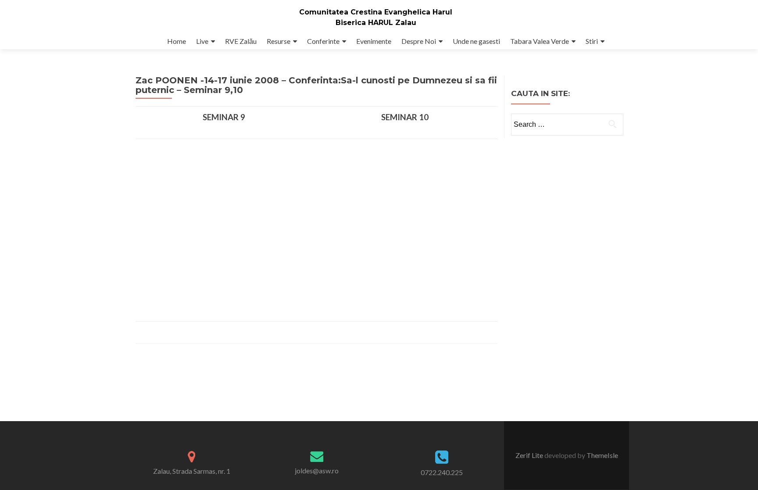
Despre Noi (418, 41)
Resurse (278, 41)
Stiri (592, 41)
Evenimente (373, 41)
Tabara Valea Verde (539, 41)
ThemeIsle (602, 455)
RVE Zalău (241, 41)
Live (202, 41)
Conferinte (323, 41)
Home (176, 41)
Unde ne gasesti (476, 41)
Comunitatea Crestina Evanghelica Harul (375, 12)
